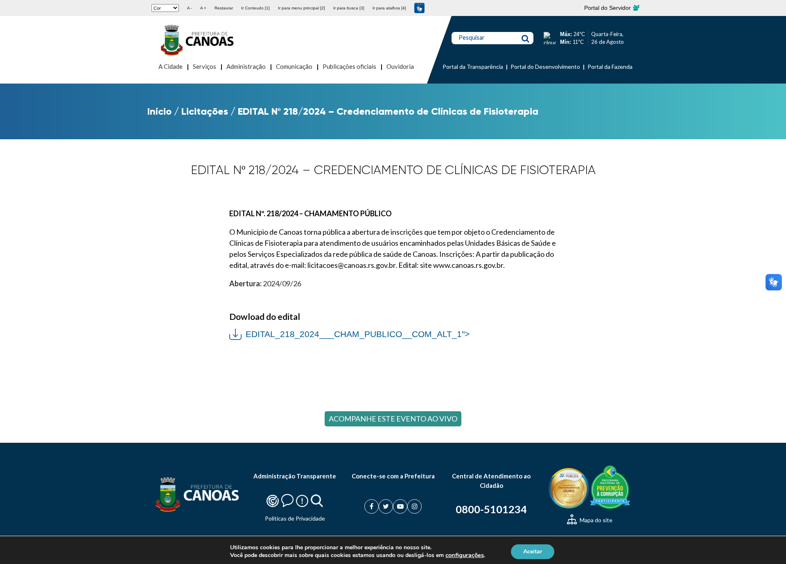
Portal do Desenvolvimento (545, 66)
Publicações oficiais (349, 66)
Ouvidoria (400, 66)
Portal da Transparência (473, 66)
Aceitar (532, 551)
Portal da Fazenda (609, 66)
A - (189, 8)
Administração (246, 66)
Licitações (204, 111)
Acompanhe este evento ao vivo (393, 418)
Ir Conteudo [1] (255, 8)
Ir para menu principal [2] (301, 8)
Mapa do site (595, 519)
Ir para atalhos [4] (389, 8)
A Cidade (170, 66)
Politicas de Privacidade (295, 518)
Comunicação (294, 66)
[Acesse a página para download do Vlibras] (419, 8)
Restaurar (224, 8)
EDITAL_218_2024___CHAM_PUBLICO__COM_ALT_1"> (349, 333)
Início (159, 111)
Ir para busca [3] (348, 8)
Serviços (204, 66)
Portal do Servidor (608, 8)
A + (203, 8)
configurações (464, 555)
